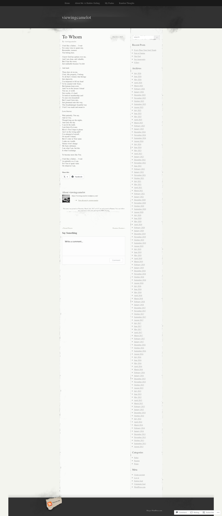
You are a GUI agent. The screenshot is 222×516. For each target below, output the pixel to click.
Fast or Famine (139, 53)
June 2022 (137, 166)
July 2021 (137, 181)
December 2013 (140, 434)
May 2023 (137, 150)
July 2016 (137, 357)
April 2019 (138, 258)
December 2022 (140, 159)
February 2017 (139, 338)
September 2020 (140, 209)
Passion (112, 208)
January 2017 (139, 341)
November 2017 (140, 311)
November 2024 (140, 135)
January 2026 (139, 92)
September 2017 (140, 317)
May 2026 (137, 79)
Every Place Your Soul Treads (145, 50)
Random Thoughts (126, 3)
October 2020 (139, 206)
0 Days (136, 62)
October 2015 (139, 385)
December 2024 (140, 132)
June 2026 (137, 76)
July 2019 (137, 249)
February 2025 (139, 126)
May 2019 (137, 255)
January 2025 (139, 129)
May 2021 (137, 184)
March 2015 (138, 403)
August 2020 (138, 212)
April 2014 (138, 422)
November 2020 (140, 203)
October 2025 (139, 101)
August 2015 (138, 388)
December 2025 (140, 95)
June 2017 (137, 326)
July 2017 (137, 323)
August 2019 (138, 246)
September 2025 (140, 104)
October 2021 (139, 178)
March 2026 (138, 85)
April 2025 (138, 119)
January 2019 (139, 267)
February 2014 (139, 428)
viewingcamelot (70, 41)
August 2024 (138, 141)
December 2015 (140, 378)
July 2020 (137, 215)
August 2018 (138, 283)
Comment (116, 260)
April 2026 (138, 82)
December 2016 (140, 345)
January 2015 (139, 409)
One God (137, 56)
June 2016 (137, 360)
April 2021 (138, 187)
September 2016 (140, 351)
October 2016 (139, 348)
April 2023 (138, 153)
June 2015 (137, 394)
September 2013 (140, 443)
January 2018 (139, 304)
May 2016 (137, 363)
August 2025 (138, 107)
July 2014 (137, 419)
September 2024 (140, 138)
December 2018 (140, 271)
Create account (139, 474)
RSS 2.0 (103, 210)
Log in (136, 478)
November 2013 (140, 437)
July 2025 (137, 110)
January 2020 (139, 230)
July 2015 (137, 391)
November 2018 (140, 274)
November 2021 (140, 175)
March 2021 (138, 190)
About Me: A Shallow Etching (87, 3)
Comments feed (139, 484)
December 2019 (140, 233)
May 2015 (137, 397)
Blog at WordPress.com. (154, 510)
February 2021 (139, 193)
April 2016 (138, 366)
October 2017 (139, 314)
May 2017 (137, 329)
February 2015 (139, 406)
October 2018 (139, 277)
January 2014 (139, 431)
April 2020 (138, 224)
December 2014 (140, 412)
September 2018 (140, 280)
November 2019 (140, 237)
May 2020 (137, 221)
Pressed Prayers (67, 228)
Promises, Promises (119, 228)
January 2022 (139, 172)
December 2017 (140, 308)
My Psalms (109, 3)
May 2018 (137, 292)
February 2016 (139, 372)
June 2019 (137, 252)
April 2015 (138, 400)
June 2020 (137, 218)
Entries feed (138, 481)
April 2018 (138, 295)
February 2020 (139, 227)
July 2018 (137, 286)
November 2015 (140, 382)
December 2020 (140, 200)
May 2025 (137, 116)
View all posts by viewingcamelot (88, 200)
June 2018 (137, 289)
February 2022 (139, 169)
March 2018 (138, 298)
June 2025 (137, 113)
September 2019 (140, 243)
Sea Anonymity (139, 59)
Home (67, 3)
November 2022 (140, 163)
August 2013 (138, 446)
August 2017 (138, 320)
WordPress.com (139, 487)
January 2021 (139, 196)
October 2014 (139, 415)
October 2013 (139, 440)
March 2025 (138, 122)
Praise (136, 464)
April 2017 (138, 332)
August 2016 (138, 354)
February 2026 (139, 89)
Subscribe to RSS (53, 504)
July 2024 (137, 144)
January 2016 (139, 375)
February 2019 (139, 264)
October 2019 (139, 240)
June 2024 (137, 147)
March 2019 (138, 261)
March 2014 (138, 425)
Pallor (136, 457)
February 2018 (139, 301)
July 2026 (137, 73)
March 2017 (138, 335)
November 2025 (140, 98)
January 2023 (139, 156)
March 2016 (138, 369)
